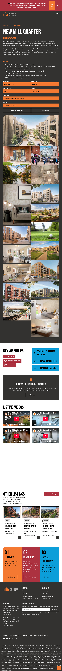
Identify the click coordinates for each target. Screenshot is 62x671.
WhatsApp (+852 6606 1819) (11, 617)
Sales (23, 591)
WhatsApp (45, 110)
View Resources (30, 577)
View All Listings (51, 494)
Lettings (24, 593)
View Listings (11, 577)
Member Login (46, 598)
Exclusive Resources (47, 596)
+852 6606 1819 (7, 614)
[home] (9, 14)
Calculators (45, 593)
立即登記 (52, 5)
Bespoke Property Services (30, 598)
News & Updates (46, 591)
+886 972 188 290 (8, 626)
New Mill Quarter (15, 25)
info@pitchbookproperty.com (11, 606)
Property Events (27, 596)
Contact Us (47, 577)
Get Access (31, 395)
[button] (57, 14)
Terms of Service (43, 635)
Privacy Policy (43, 612)
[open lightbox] (31, 130)
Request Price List (17, 110)
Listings (5, 25)
